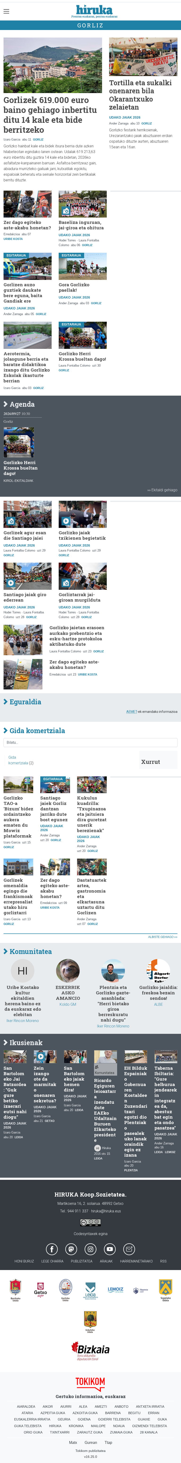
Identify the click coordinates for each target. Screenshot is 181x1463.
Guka (162, 1419)
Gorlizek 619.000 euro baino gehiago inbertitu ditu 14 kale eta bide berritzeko (50, 114)
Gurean (91, 1443)
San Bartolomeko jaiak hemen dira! (74, 1079)
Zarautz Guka (90, 1432)
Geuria (64, 1419)
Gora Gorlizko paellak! (74, 287)
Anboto (121, 1406)
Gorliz (90, 25)
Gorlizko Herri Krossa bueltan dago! (82, 356)
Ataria (27, 1413)
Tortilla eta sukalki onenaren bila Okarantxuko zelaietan (140, 95)
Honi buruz (24, 1261)
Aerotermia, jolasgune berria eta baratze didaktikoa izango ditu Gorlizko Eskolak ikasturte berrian (27, 367)
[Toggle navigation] (6, 11)
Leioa (19, 1137)
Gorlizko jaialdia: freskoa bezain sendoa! (158, 992)
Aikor (48, 1406)
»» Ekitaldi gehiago (162, 490)
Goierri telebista (114, 1419)
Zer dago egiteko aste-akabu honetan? (27, 225)
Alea (83, 1406)
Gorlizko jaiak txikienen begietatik (82, 535)
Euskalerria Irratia (32, 1419)
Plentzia (131, 1170)
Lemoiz (170, 1152)
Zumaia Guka (121, 1432)
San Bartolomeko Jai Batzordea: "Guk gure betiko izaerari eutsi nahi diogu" (15, 1092)
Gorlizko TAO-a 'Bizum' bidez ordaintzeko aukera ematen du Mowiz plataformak (18, 817)
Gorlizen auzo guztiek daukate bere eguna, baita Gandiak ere (23, 293)
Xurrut (150, 762)
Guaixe (144, 1419)
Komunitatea (30, 951)
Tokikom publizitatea (90, 1451)
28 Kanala (148, 1432)
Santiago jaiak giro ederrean (25, 597)
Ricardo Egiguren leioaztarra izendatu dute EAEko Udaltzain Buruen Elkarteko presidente (105, 1110)
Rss (163, 1261)
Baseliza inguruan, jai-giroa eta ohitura (81, 225)
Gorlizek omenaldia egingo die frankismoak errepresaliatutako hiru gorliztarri (18, 896)
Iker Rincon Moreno (22, 1020)
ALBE (158, 1004)
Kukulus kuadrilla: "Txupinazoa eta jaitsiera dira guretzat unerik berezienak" (92, 814)
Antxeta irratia (150, 1406)
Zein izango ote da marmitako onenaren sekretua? (45, 1084)
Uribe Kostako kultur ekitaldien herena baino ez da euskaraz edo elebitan (22, 1000)
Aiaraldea (26, 1406)
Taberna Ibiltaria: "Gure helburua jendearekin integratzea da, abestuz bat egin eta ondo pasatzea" (165, 1098)
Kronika (76, 1426)
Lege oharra (52, 1261)
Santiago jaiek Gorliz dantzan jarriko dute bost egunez (54, 808)
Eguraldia (24, 702)
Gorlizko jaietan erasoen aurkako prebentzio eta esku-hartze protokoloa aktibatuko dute (76, 636)
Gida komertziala (36, 731)
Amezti (101, 1406)
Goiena (84, 1419)
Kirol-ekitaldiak (18, 481)
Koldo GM (68, 1004)
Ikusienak (25, 1043)
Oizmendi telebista (149, 1426)
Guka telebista (27, 1426)
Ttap (108, 1443)
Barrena (113, 1413)
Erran (153, 1413)
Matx (73, 1443)
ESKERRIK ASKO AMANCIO (68, 992)
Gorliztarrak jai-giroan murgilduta (79, 597)
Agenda (21, 404)
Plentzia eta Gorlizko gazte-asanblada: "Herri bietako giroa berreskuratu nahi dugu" (113, 1003)
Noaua (119, 1426)
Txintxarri (60, 1432)
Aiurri (65, 1406)
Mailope (98, 1426)
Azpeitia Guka (53, 1413)
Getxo (49, 1121)
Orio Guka (33, 1432)
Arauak (106, 1261)
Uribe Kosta (13, 239)
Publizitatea (81, 1261)
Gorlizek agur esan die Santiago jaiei (25, 535)
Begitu (134, 1413)
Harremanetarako (136, 1261)
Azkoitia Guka (85, 1413)
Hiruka (55, 1426)
